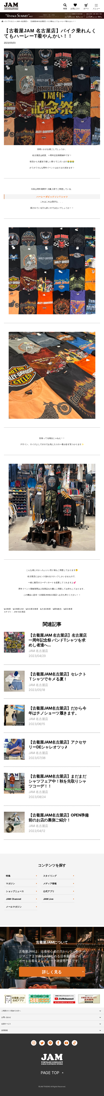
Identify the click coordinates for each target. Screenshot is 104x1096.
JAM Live (48, 899)
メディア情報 (50, 883)
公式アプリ (48, 891)
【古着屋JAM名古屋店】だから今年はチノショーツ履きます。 (57, 710)
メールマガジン (14, 906)
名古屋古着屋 (32, 609)
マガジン (10, 883)
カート (86, 8)
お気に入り (75, 8)
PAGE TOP (50, 1072)
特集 (8, 875)
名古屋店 (21, 612)
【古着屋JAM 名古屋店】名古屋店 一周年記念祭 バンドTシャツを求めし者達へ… (58, 640)
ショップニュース (15, 891)
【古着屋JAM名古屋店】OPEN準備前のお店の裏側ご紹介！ (58, 817)
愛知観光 (57, 609)
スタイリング (50, 875)
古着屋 (8, 609)
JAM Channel (13, 899)
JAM (15, 612)
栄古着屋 (68, 609)
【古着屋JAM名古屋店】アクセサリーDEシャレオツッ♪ (57, 744)
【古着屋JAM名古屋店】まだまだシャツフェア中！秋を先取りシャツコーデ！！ (57, 781)
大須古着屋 (46, 609)
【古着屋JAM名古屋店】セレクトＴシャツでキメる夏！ (57, 676)
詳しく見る (52, 971)
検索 (65, 8)
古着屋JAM (19, 609)
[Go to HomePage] (2, 21)
